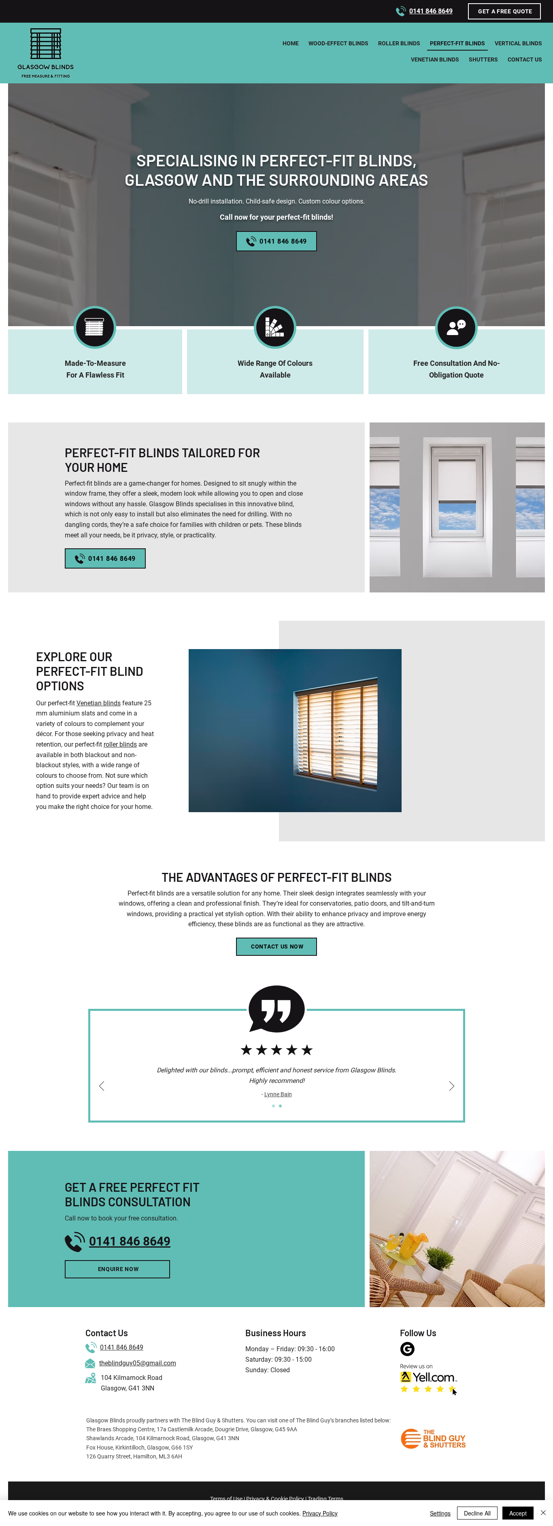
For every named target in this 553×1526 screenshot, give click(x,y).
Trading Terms (325, 1499)
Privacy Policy (320, 1513)
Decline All (477, 1513)
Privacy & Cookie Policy (275, 1499)
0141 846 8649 (121, 1347)
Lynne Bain (278, 1094)
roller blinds (120, 744)
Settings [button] (440, 1513)
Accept (518, 1513)
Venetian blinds (99, 703)
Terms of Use (226, 1499)
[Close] (543, 1513)
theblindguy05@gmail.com (137, 1363)
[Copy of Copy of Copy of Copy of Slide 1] (273, 1105)
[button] (504, 11)
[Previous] (101, 1086)
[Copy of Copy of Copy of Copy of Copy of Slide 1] (280, 1105)
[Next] (451, 1086)
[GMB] (407, 1349)
